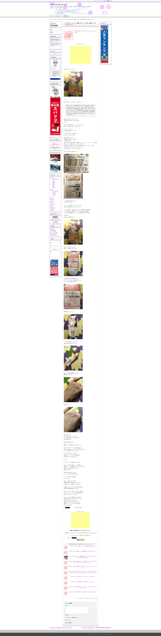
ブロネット (93, 598)
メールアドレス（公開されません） (71, 617)
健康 (53, 184)
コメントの (54, 232)
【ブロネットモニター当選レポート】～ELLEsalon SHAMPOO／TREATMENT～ (96, 627)
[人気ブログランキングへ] (55, 217)
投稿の (53, 230)
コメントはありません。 (87, 598)
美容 (96, 598)
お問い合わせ (66, 15)
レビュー (54, 195)
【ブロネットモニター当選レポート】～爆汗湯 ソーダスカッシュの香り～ (82, 591)
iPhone (54, 187)
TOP (52, 15)
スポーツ (53, 203)
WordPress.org (54, 234)
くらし (52, 177)
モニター (54, 193)
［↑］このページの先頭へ (53, 634)
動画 (52, 205)
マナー (54, 180)
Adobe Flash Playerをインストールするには (55, 44)
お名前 (66, 614)
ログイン (53, 228)
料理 (53, 183)
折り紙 (54, 181)
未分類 (52, 209)
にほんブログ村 (55, 222)
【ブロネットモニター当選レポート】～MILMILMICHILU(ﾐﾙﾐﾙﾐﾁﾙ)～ (82, 546)
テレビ (52, 201)
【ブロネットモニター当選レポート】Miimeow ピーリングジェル (83, 581)
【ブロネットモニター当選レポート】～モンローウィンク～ (61, 627)
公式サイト (66, 118)
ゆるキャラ (53, 207)
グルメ (52, 197)
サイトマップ (58, 15)
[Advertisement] (80, 55)
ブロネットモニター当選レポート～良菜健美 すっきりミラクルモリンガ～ (82, 551)
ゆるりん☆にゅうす (52, 19)
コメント (66, 605)
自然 (53, 185)
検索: (51, 29)
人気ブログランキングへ (55, 218)
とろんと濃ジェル (77, 447)
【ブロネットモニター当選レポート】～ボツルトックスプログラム (82, 576)
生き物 (52, 199)
